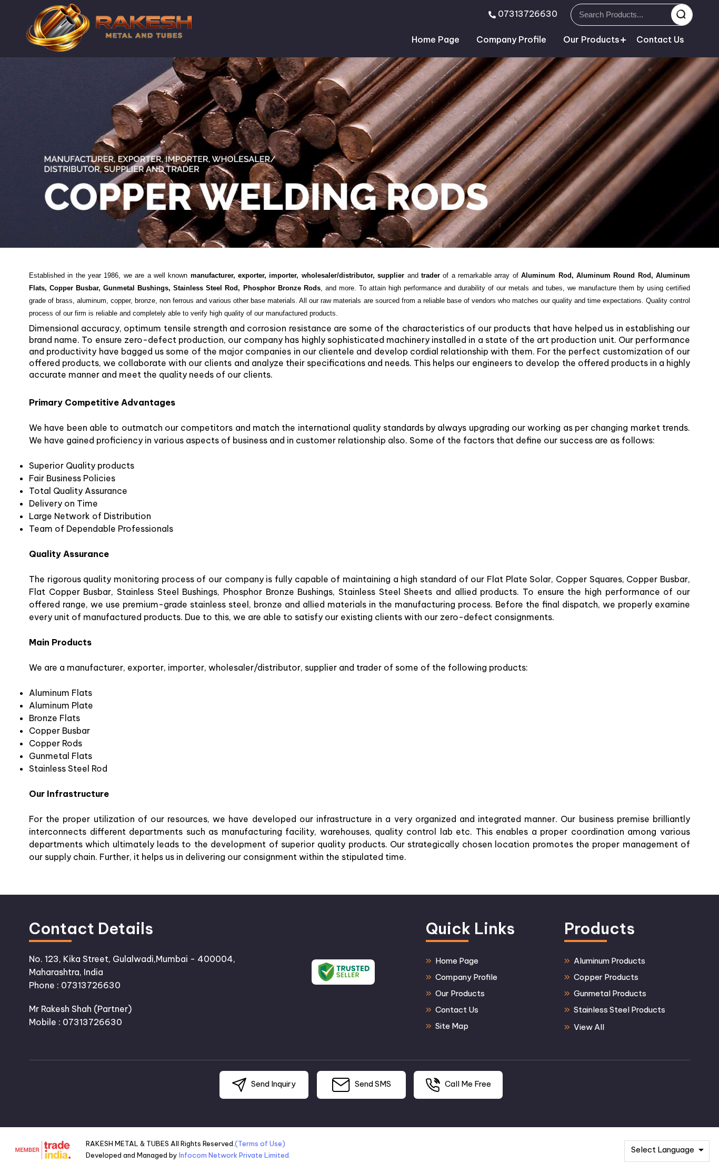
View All (589, 1027)
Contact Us (660, 39)
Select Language (662, 1150)
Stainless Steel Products (619, 1010)
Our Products (591, 39)
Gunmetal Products (610, 993)
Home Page (436, 39)
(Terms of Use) (260, 1143)
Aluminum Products (609, 961)
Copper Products (606, 977)
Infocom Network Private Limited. (235, 1155)
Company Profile (511, 39)
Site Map (451, 1026)
